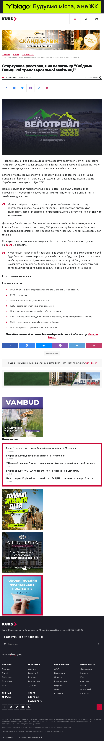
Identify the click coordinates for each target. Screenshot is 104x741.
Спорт (31, 693)
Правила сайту (9, 737)
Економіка (34, 665)
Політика (7, 665)
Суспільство (11, 77)
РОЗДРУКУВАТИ (91, 77)
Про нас (6, 693)
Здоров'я (33, 697)
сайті (9, 245)
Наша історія (35, 701)
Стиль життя (87, 665)
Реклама (6, 697)
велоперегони (52, 353)
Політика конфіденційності (30, 737)
